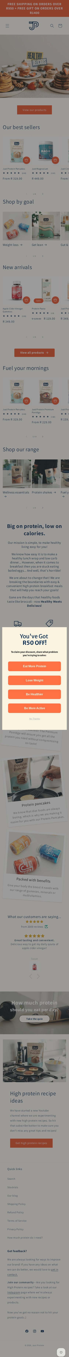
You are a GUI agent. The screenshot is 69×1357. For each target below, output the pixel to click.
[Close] (62, 631)
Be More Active (34, 708)
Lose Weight (34, 680)
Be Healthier (34, 694)
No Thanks (34, 718)
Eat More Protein (34, 666)
